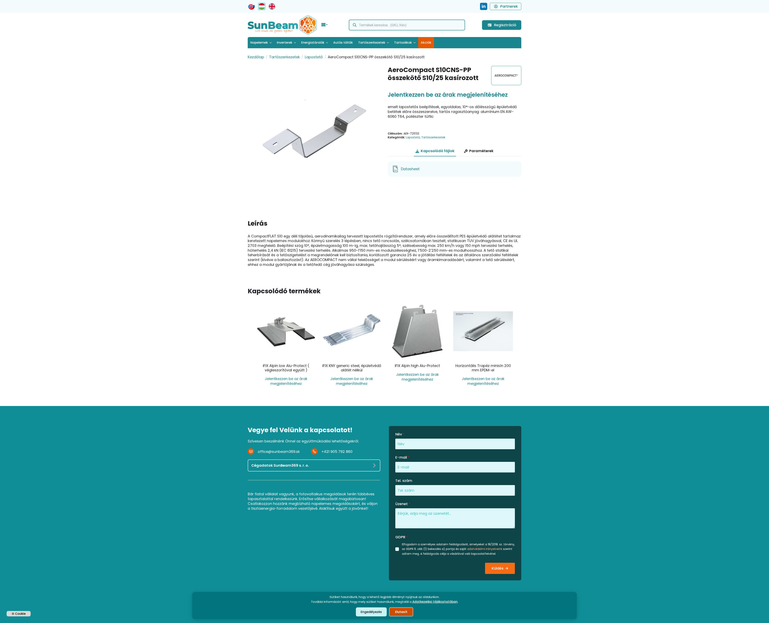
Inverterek (284, 42)
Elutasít (401, 612)
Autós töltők (343, 42)
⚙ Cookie (19, 614)
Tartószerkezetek (371, 42)
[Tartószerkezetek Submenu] (388, 42)
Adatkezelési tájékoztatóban (435, 602)
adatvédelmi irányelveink (484, 549)
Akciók (426, 42)
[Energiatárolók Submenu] (327, 42)
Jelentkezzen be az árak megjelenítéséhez (448, 94)
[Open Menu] (324, 25)
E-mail (402, 457)
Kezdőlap (256, 56)
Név (400, 434)
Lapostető (314, 56)
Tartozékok (403, 42)
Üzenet (402, 504)
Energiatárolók (312, 42)
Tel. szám (403, 480)
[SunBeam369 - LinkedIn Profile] (483, 6)
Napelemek (259, 42)
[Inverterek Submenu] (295, 42)
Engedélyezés (371, 612)
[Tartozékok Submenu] (415, 42)
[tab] (435, 151)
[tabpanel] (454, 169)
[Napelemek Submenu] (271, 42)
